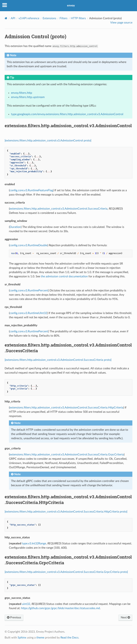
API (13, 18)
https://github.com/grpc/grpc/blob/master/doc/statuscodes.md (60, 608)
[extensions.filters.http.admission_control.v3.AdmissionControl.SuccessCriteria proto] (58, 359)
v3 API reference (29, 18)
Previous (15, 617)
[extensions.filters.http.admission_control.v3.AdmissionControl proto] (48, 140)
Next (124, 617)
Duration (15, 227)
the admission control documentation (64, 276)
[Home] (6, 18)
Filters (63, 18)
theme (40, 637)
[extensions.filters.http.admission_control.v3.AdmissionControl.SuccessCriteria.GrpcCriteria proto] (66, 572)
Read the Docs (69, 637)
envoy (71, 5)
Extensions (49, 18)
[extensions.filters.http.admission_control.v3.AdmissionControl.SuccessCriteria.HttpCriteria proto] (66, 511)
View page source (121, 22)
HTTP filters (78, 18)
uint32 (26, 604)
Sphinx (22, 637)
